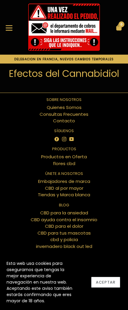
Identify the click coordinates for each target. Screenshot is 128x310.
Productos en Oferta (64, 157)
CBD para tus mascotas (64, 233)
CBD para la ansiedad (64, 213)
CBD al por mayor (64, 188)
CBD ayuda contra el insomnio (64, 219)
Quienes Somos (64, 107)
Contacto (64, 121)
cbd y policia (64, 239)
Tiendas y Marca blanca (64, 195)
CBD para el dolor (64, 226)
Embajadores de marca (64, 181)
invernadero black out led (64, 246)
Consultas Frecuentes (64, 114)
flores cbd (64, 163)
